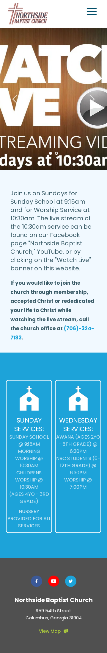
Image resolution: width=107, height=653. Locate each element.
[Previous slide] (15, 99)
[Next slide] (92, 99)
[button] (92, 11)
